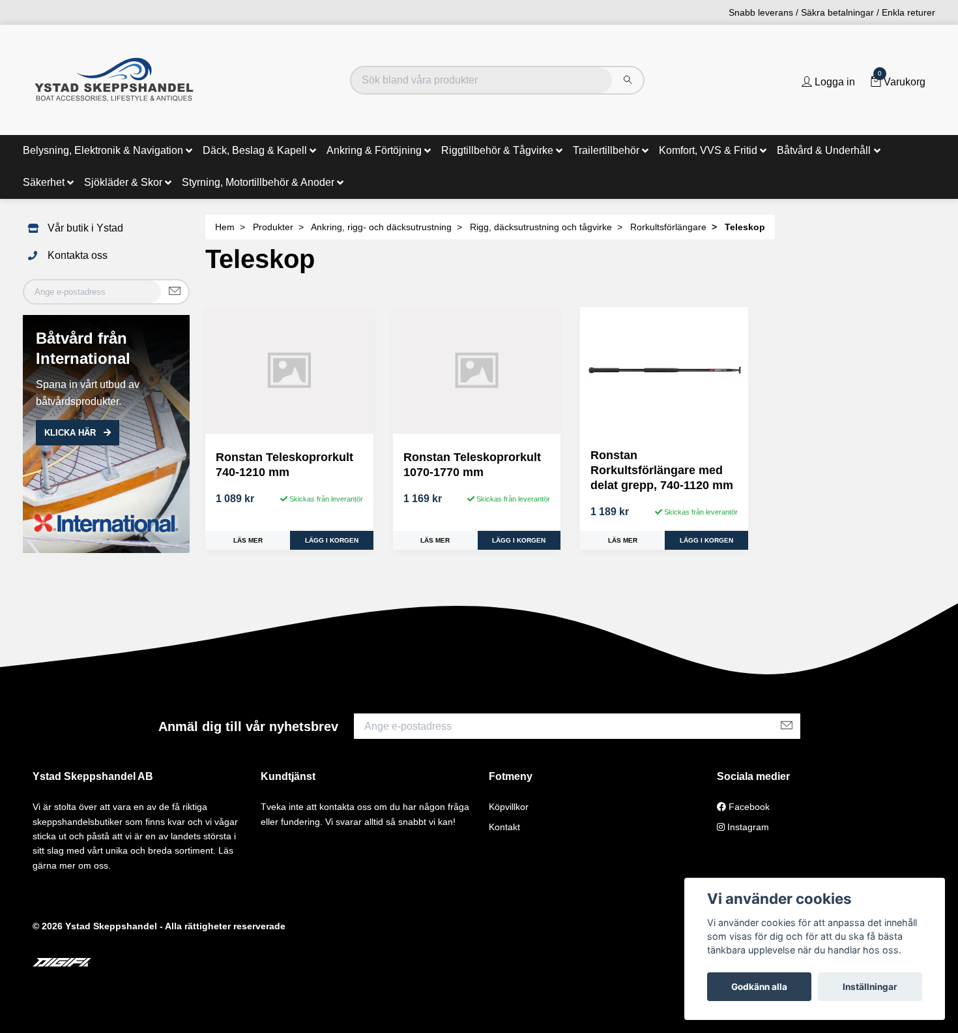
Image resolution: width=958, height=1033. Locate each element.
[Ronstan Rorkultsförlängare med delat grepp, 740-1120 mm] (664, 372)
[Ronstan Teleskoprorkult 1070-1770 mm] (477, 370)
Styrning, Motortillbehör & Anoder (258, 182)
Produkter (273, 227)
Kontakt (504, 827)
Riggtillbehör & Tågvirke (497, 150)
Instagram (747, 827)
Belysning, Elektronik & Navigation (103, 150)
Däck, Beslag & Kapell (255, 150)
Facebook (748, 806)
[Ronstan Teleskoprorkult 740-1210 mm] (289, 370)
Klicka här (71, 433)
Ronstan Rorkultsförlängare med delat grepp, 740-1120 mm (661, 470)
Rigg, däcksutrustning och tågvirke (541, 227)
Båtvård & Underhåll (824, 150)
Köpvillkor (509, 806)
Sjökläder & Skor (123, 182)
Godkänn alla (759, 986)
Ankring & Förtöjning (374, 150)
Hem (225, 227)
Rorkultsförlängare (668, 227)
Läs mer (248, 540)
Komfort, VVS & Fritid (708, 150)
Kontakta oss (78, 255)
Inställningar (870, 986)
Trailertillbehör (606, 150)
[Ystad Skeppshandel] (114, 80)
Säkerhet (44, 182)
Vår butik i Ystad (85, 227)
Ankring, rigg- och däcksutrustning (381, 227)
